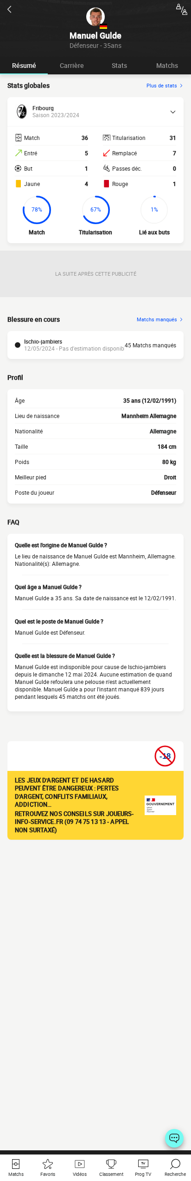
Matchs (167, 65)
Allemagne (163, 431)
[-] (174, 1138)
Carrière (72, 65)
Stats (119, 65)
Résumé (24, 65)
